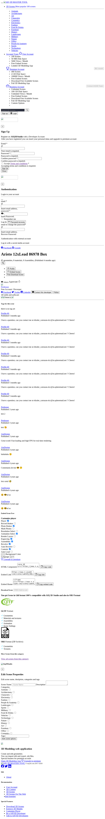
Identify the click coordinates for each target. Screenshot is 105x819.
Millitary (14, 37)
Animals (14, 11)
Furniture (15, 30)
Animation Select (8, 534)
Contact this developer (42, 292)
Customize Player (13, 811)
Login (14, 113)
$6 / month (99, 69)
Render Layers (7, 536)
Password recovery (17, 222)
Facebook (7, 248)
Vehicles (14, 50)
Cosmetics (15, 20)
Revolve (4, 544)
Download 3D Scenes (15, 806)
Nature (14, 39)
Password (5, 153)
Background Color (13, 554)
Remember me (10, 219)
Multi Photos (6, 529)
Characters (15, 18)
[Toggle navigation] (2, 2)
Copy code (47, 567)
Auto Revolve (6, 547)
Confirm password (9, 158)
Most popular (25, 6)
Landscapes (16, 34)
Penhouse (5, 287)
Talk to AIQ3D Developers (17, 816)
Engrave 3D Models (14, 809)
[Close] (2, 199)
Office (13, 41)
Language (5, 557)
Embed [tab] (14, 272)
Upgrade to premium (11, 559)
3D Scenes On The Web (16, 794)
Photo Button (6, 526)
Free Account (27, 54)
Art (12, 16)
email (4, 201)
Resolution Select (8, 531)
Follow (56, 292)
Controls (4, 549)
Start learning (10, 796)
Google (17, 248)
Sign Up (5, 168)
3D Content (11, 789)
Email (4, 144)
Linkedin (26, 292)
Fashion (14, 25)
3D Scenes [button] (10, 6)
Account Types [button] (12, 54)
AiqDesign (5, 434)
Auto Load (5, 552)
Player (3, 521)
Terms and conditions (19, 163)
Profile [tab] (11, 269)
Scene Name (6, 684)
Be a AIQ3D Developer (15, 813)
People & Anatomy (19, 43)
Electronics (15, 23)
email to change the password (13, 224)
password (5, 211)
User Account (11, 787)
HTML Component (9, 567)
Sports (13, 46)
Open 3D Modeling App (11, 761)
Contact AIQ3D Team (95, 86)
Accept (16, 163)
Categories (5, 687)
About (8, 777)
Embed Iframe (7, 584)
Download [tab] (15, 275)
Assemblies (5, 541)
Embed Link (6, 575)
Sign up (5, 113)
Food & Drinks (17, 27)
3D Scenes (10, 792)
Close (4, 171)
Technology (16, 48)
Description (40, 684)
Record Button (7, 523)
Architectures (16, 13)
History (14, 32)
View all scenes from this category (15, 659)
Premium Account (16, 69)
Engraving (5, 539)
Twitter (17, 292)
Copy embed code (45, 584)
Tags (3, 736)
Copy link (41, 575)
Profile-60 (5, 313)
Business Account (16, 87)
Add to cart (20, 590)
